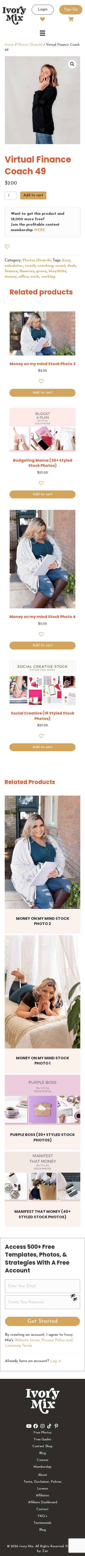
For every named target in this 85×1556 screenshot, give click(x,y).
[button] (72, 64)
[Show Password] (75, 1300)
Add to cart (33, 195)
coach (30, 266)
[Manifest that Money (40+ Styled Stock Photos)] (42, 1177)
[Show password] (75, 1295)
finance (11, 271)
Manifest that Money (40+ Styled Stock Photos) (42, 1214)
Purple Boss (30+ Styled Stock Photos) (42, 1137)
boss (66, 260)
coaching (45, 266)
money (11, 277)
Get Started (43, 1321)
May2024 (57, 271)
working (48, 277)
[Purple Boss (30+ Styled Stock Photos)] (42, 1100)
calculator (14, 266)
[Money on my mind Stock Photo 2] (42, 852)
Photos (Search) (30, 45)
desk (71, 266)
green (41, 271)
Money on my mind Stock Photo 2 (42, 921)
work (34, 277)
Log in (55, 1361)
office (24, 277)
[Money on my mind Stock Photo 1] (42, 991)
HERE (39, 230)
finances (27, 271)
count (60, 266)
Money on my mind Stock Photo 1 (42, 1060)
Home (9, 45)
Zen (45, 1551)
